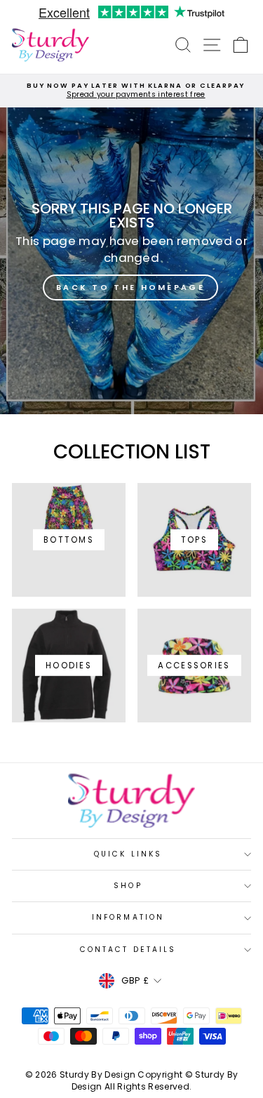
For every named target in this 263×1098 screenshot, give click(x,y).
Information (128, 917)
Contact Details (128, 949)
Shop (128, 885)
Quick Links (128, 854)
